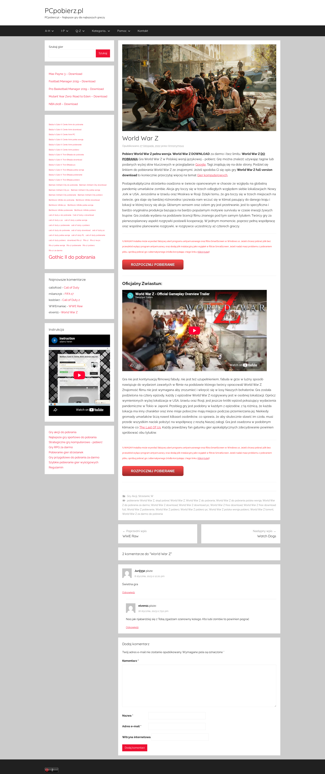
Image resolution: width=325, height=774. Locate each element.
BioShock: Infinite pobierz (85, 210)
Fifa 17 (86, 240)
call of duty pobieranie (95, 235)
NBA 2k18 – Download (63, 104)
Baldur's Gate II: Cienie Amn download (65, 130)
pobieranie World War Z (140, 500)
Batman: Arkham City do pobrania (63, 185)
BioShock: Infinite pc (57, 205)
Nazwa (127, 715)
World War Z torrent (261, 509)
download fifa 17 (74, 240)
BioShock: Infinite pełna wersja (80, 205)
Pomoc (122, 31)
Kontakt (143, 31)
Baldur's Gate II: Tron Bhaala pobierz (64, 180)
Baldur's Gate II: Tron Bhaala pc (62, 165)
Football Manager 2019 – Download (72, 81)
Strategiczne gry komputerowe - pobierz (75, 442)
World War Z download (164, 505)
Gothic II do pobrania (72, 257)
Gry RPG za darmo (61, 447)
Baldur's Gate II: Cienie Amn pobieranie (65, 145)
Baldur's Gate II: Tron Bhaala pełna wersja (66, 170)
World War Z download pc (194, 505)
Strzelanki (144, 496)
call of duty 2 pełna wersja (75, 220)
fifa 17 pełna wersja (57, 245)
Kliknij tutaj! (203, 252)
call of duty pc (98, 230)
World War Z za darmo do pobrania (142, 513)
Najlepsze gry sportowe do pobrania (72, 437)
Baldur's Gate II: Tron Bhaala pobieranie (65, 175)
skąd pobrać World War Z (170, 500)
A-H (47, 31)
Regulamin (56, 467)
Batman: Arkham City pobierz (90, 195)
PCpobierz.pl (64, 10)
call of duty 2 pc (56, 220)
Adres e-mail (131, 726)
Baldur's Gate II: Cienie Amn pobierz (64, 150)
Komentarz (130, 660)
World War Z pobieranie (141, 509)
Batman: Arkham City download (92, 185)
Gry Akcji (132, 496)
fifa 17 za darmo (55, 250)
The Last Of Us (150, 427)
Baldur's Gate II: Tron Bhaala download (65, 160)
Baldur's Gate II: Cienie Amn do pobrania (66, 124)
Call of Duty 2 (71, 300)
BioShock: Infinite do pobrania (61, 200)
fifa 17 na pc (95, 240)
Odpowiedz (128, 592)
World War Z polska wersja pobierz (229, 509)
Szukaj (103, 53)
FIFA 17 (69, 293)
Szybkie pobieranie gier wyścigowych (73, 462)
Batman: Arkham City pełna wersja (85, 190)
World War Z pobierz (167, 509)
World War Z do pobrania (200, 500)
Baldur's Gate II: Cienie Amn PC (62, 134)
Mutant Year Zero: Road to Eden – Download (78, 96)
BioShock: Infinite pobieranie (61, 210)
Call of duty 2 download (83, 215)
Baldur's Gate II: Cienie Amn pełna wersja (66, 140)
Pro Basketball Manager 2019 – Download (76, 89)
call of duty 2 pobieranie (59, 225)
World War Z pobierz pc (194, 509)
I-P (63, 31)
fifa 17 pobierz (89, 245)
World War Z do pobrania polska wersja (239, 500)
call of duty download (81, 230)
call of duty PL (77, 235)
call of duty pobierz (57, 240)
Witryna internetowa (136, 737)
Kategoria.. (99, 31)
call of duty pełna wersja (59, 235)
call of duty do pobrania (59, 230)
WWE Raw (76, 306)
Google (200, 164)
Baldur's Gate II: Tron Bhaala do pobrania (66, 155)
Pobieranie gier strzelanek (66, 452)
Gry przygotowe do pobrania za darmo (74, 457)
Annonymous (176, 145)
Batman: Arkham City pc (59, 190)
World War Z (69, 312)
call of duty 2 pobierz (80, 225)
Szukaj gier (56, 46)
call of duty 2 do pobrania (60, 215)
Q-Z (78, 31)
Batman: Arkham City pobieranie (62, 195)
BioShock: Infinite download (88, 200)
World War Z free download (226, 505)
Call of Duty (71, 287)
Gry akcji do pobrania (62, 432)
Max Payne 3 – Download (65, 74)
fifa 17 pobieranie (74, 245)
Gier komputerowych (212, 175)
